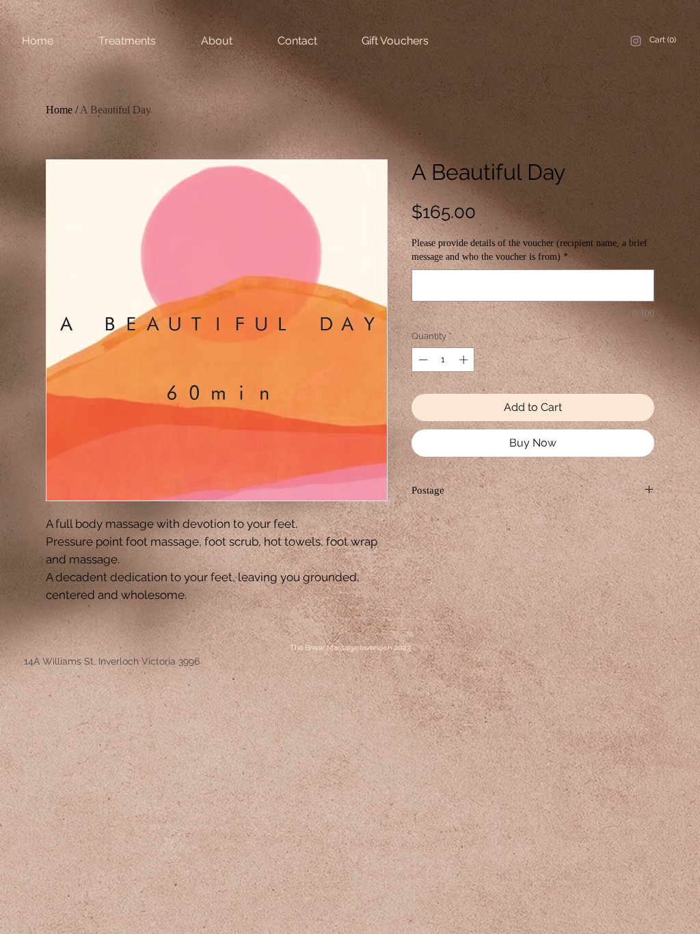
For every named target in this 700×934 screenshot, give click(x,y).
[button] (664, 39)
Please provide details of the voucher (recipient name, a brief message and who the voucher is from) (529, 250)
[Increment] (465, 359)
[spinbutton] (443, 359)
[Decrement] (422, 359)
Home (59, 110)
